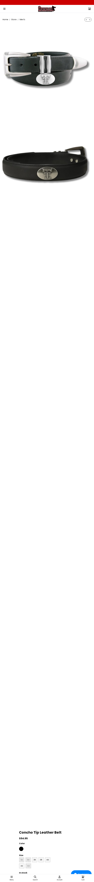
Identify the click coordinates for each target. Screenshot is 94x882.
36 (35, 860)
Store (14, 19)
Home (5, 19)
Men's (22, 19)
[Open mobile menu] (4, 8)
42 (22, 866)
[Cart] (89, 8)
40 (47, 860)
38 (41, 860)
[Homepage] (47, 9)
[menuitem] (86, 19)
